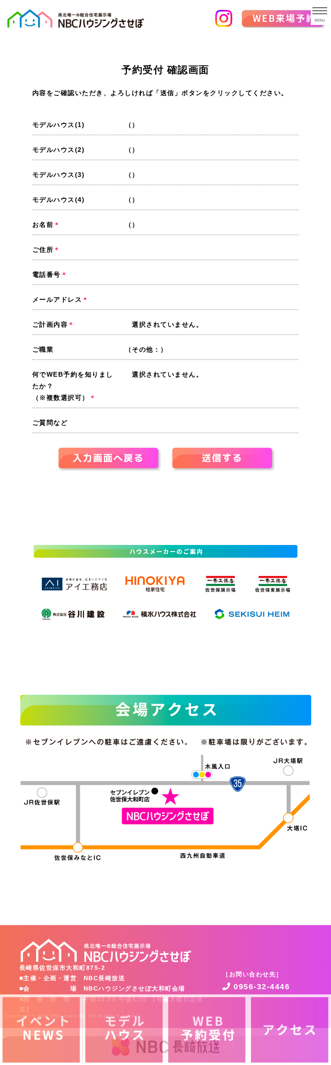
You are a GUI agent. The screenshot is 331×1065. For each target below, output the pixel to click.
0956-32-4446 (260, 986)
